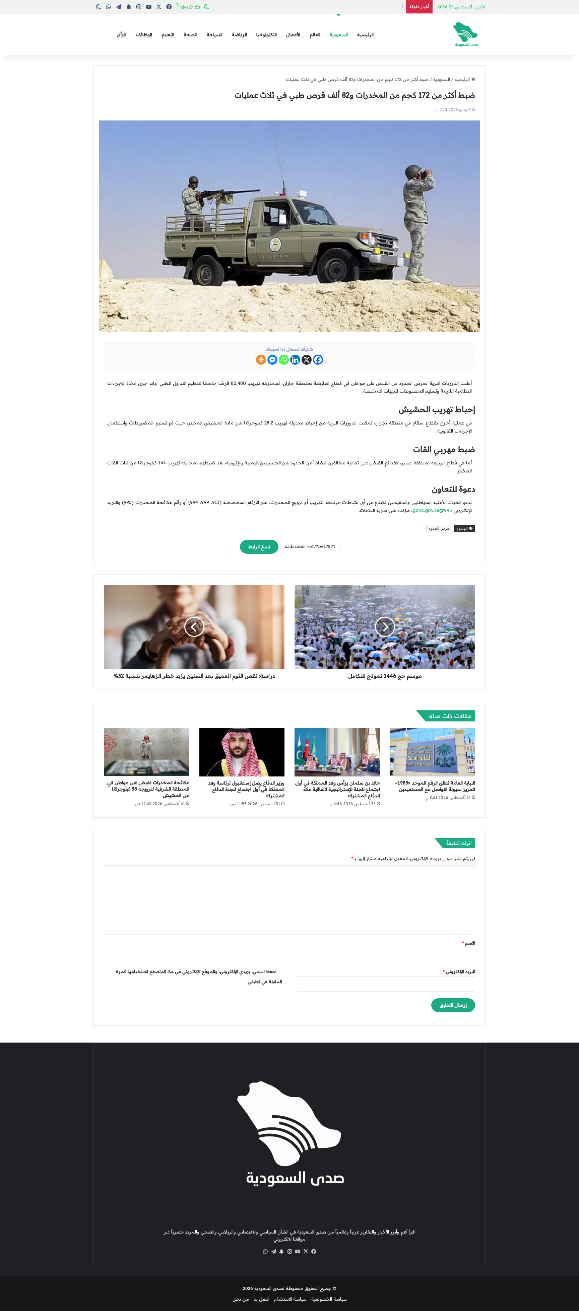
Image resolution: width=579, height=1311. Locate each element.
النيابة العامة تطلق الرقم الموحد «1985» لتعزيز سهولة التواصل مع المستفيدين (435, 786)
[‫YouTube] (298, 1252)
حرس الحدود (439, 528)
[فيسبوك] (314, 1252)
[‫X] (306, 1252)
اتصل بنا (261, 1299)
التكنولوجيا (266, 35)
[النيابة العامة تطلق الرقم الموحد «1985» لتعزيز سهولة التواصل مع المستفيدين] (432, 752)
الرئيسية (365, 35)
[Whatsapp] (284, 360)
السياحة (214, 35)
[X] (307, 360)
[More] (261, 360)
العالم (315, 35)
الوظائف (144, 35)
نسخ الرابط (259, 547)
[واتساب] (265, 1252)
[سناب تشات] (281, 1252)
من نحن (241, 1299)
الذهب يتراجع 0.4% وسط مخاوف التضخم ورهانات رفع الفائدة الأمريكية (334, 6)
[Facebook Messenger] (272, 360)
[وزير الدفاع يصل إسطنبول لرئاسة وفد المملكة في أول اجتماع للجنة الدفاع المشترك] (242, 752)
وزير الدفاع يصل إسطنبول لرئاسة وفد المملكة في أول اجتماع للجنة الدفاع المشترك (246, 789)
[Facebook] (318, 360)
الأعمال (293, 35)
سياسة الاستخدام (290, 1299)
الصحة (190, 35)
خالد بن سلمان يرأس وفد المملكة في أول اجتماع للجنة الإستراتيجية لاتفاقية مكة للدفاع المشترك (337, 789)
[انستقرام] (289, 1252)
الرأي (121, 35)
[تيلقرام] (273, 1252)
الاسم (468, 943)
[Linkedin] (295, 360)
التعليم (168, 35)
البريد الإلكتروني (459, 971)
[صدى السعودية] (465, 35)
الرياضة (239, 35)
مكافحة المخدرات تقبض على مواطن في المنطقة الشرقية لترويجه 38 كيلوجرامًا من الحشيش (148, 788)
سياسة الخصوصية (329, 1299)
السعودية (339, 35)
